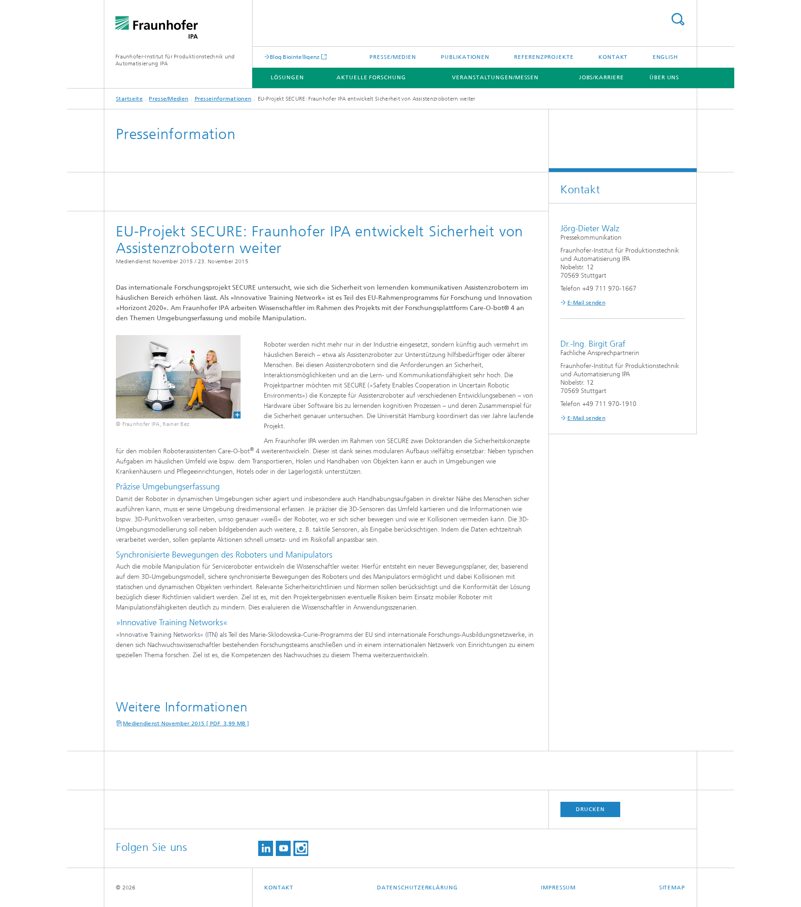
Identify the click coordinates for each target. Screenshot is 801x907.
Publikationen (465, 57)
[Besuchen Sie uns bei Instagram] (300, 848)
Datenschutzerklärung (417, 887)
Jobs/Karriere (601, 77)
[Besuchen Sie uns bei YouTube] (283, 848)
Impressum (558, 887)
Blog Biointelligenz (295, 57)
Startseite (129, 98)
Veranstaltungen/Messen (495, 77)
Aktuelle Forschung (371, 77)
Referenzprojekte (543, 57)
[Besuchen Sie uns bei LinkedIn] (265, 848)
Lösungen (287, 77)
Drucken (590, 809)
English (665, 57)
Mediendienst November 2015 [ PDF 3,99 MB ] (186, 723)
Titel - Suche (677, 19)
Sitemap (672, 887)
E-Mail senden (586, 302)
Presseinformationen (223, 98)
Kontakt (613, 57)
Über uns (664, 77)
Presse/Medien (392, 57)
